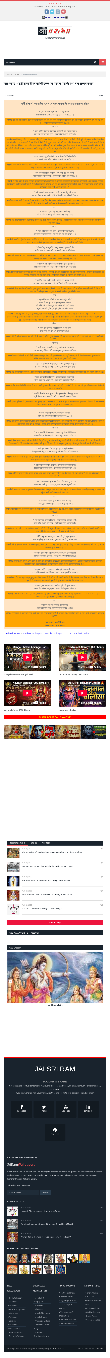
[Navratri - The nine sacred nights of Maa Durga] (13, 909)
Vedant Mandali (93, 1320)
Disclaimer (89, 1348)
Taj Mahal (90, 1296)
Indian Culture (66, 1296)
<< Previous (9, 95)
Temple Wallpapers (54, 633)
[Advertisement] (56, 48)
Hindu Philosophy (68, 1319)
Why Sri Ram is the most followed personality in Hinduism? (47, 894)
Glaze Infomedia (56, 1348)
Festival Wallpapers (17, 1336)
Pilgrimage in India (68, 1300)
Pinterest (55, 1133)
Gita (86, 1175)
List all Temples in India (77, 633)
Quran (33, 1179)
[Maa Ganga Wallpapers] (12, 1258)
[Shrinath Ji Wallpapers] (48, 1269)
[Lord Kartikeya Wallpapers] (84, 1258)
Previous (10, 981)
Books (34, 843)
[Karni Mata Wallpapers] (36, 1258)
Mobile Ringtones (42, 1313)
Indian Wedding (93, 1308)
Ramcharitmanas (14, 1179)
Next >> (102, 95)
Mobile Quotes (41, 1317)
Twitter (44, 1110)
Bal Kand (17, 74)
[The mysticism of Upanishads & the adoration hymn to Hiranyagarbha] (13, 853)
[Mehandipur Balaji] (48, 1258)
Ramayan (93, 1175)
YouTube (66, 1110)
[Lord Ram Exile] (55, 977)
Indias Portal (91, 1316)
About (80, 1348)
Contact (99, 1348)
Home (9, 74)
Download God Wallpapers (22, 1248)
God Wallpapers (12, 633)
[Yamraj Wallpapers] (72, 1258)
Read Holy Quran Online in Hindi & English (54, 6)
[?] (16, 738)
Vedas (81, 1175)
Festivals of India (67, 1293)
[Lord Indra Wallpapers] (60, 1258)
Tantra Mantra (92, 1293)
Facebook (21, 1110)
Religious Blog (17, 843)
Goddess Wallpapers (32, 633)
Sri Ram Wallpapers (26, 1157)
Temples (46, 843)
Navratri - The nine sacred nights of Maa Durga (41, 908)
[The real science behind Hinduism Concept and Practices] (13, 881)
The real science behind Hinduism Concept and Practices (46, 880)
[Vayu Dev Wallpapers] (36, 1269)
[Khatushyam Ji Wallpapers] (24, 1258)
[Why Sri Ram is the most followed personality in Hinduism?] (13, 895)
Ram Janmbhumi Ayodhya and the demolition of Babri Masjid (48, 866)
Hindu (9, 1171)
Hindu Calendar (67, 1323)
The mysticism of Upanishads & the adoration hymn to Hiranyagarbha (52, 852)
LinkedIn (88, 1110)
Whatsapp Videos (42, 1321)
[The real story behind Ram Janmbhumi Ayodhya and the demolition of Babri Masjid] (13, 867)
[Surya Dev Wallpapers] (12, 1269)
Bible (24, 1179)
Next (99, 981)
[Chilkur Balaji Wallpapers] (60, 1269)
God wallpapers (43, 1171)
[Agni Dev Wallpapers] (24, 1269)
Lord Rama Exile (55, 1005)
